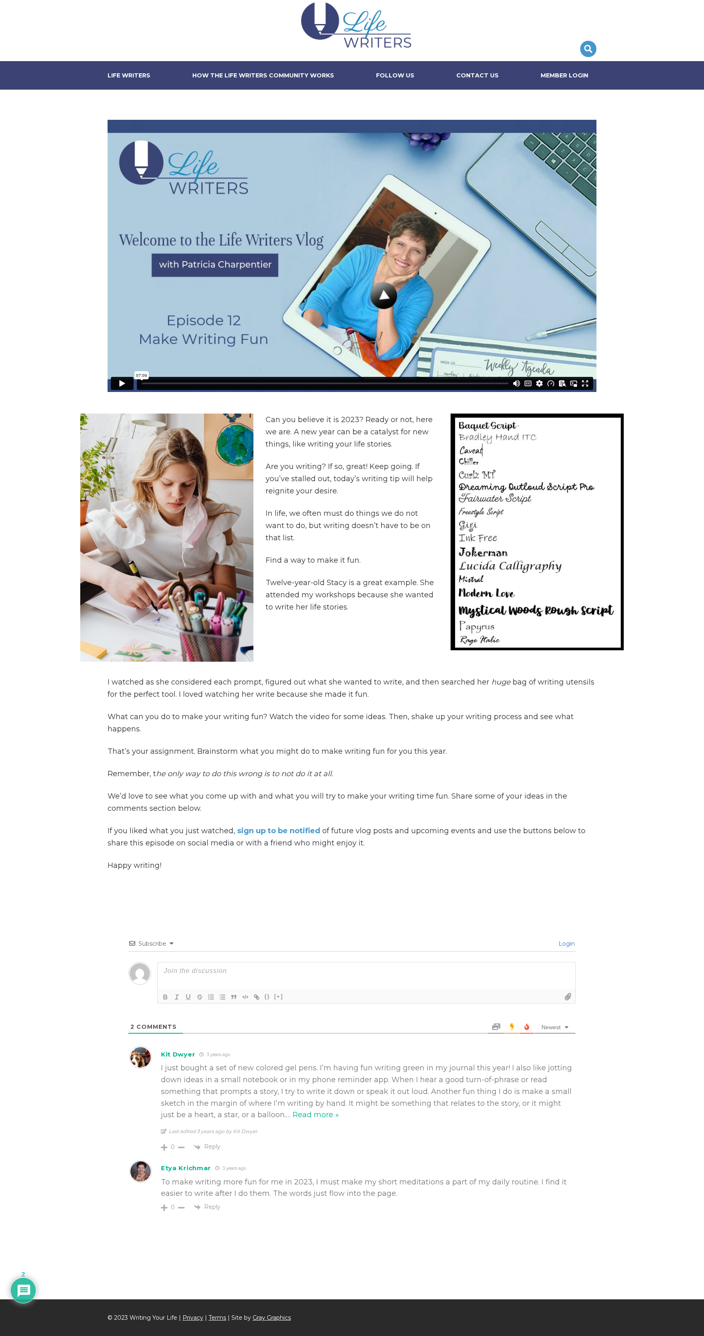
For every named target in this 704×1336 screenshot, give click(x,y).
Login (566, 943)
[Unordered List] (222, 997)
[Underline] (188, 997)
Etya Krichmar (186, 1168)
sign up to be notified (278, 830)
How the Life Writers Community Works (263, 75)
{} (267, 996)
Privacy (193, 1317)
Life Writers (356, 24)
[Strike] (199, 997)
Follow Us (395, 75)
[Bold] (165, 997)
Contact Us (477, 75)
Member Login (564, 75)
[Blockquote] (234, 997)
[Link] (256, 997)
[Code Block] (245, 997)
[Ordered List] (211, 997)
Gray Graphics (272, 1317)
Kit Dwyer (178, 1054)
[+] (278, 996)
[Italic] (177, 997)
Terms (217, 1317)
